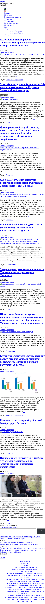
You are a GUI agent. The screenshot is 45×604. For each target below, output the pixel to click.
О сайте (25, 565)
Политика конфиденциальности (25, 567)
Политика (8, 15)
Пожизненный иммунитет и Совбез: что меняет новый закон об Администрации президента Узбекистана (21, 462)
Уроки (6, 29)
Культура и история (11, 23)
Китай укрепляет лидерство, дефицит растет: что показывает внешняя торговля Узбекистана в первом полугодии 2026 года (22, 360)
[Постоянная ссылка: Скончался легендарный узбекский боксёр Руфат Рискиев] (11, 432)
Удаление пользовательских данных (24, 569)
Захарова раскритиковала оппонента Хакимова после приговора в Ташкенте (22, 272)
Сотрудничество (25, 561)
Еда (5, 27)
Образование (9, 21)
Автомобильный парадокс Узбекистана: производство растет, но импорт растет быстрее (22, 42)
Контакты (24, 563)
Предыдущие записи (9, 527)
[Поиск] (41, 531)
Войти (2, 558)
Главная (7, 13)
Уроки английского (16, 33)
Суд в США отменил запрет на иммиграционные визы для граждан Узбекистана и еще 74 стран (21, 182)
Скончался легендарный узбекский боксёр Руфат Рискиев (21, 421)
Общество (8, 19)
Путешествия (9, 25)
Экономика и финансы (12, 17)
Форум (7, 35)
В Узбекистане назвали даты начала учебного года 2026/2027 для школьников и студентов (21, 227)
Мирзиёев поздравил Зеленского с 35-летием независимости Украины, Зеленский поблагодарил (22, 87)
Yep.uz (2, 1)
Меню (3, 5)
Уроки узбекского (15, 31)
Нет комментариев (7, 52)
